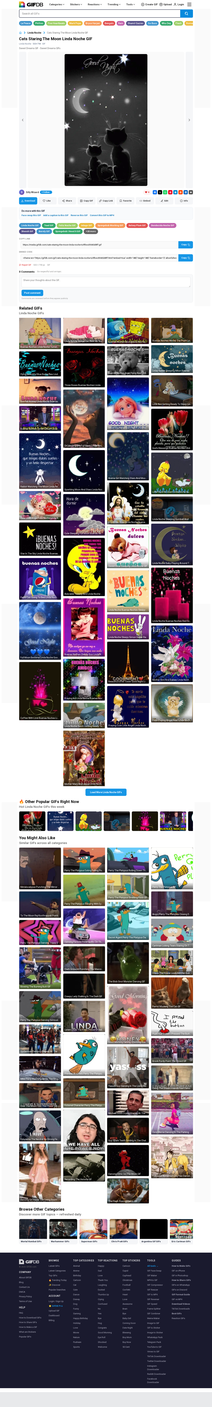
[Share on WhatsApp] (165, 192)
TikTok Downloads (181, 1308)
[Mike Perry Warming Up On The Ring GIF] (40, 1068)
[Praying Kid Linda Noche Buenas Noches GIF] (84, 680)
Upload (167, 4)
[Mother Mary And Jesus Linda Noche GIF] (84, 758)
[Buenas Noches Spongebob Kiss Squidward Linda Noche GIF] (128, 331)
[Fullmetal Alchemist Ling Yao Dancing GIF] (172, 1157)
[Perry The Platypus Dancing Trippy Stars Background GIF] (40, 932)
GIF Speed (152, 1304)
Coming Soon (129, 1323)
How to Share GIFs (28, 1322)
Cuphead (127, 1275)
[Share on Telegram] (175, 192)
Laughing (102, 1285)
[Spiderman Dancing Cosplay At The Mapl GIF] (40, 1039)
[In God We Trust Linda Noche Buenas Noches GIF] (128, 503)
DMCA (22, 1292)
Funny (76, 1308)
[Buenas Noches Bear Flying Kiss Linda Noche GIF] (128, 360)
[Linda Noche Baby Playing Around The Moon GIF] (172, 544)
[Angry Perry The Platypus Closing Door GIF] (172, 903)
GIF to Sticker (153, 1328)
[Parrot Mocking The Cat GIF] (172, 993)
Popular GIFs (25, 1336)
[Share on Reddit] (180, 192)
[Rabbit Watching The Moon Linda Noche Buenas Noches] (60, 821)
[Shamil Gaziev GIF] (135, 23)
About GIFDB (25, 1277)
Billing (51, 1320)
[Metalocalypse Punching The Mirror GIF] (40, 868)
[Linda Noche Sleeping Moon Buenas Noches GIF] (172, 359)
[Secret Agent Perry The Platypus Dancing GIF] (128, 921)
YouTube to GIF (154, 1347)
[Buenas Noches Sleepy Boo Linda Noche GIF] (84, 627)
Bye (99, 1318)
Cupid (125, 1270)
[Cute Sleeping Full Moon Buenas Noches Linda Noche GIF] (84, 515)
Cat (74, 1285)
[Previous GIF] (22, 120)
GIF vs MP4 (177, 1299)
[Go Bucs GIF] (152, 23)
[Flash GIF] (178, 23)
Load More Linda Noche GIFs (106, 792)
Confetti (126, 1289)
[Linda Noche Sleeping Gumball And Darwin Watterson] (117, 821)
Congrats (102, 1328)
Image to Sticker (155, 1332)
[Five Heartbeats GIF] (56, 23)
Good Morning (105, 1332)
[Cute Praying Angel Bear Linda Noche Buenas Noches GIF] (172, 703)
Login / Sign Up (56, 1301)
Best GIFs (177, 1313)
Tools (129, 4)
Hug (100, 1323)
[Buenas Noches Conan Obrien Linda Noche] (173, 821)
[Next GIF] (189, 120)
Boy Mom (127, 1337)
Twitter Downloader (156, 1361)
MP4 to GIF (152, 1280)
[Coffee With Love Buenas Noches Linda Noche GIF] (40, 691)
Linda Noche (34, 32)
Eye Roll (101, 1337)
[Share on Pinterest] (170, 192)
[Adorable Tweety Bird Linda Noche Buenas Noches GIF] (84, 567)
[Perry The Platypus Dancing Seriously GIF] (40, 1006)
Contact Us (24, 1287)
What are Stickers (27, 1332)
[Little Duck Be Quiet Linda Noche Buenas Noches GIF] (172, 473)
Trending (112, 4)
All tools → (152, 1266)
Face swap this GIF (31, 215)
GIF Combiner (153, 1313)
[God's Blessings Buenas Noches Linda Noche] (32, 821)
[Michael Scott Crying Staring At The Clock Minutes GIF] (128, 1102)
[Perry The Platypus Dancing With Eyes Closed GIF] (84, 890)
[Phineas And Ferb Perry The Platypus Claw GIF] (84, 1055)
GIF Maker (152, 1275)
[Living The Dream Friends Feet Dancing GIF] (172, 1077)
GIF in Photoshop (180, 1275)
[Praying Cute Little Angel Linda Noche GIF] (128, 707)
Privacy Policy (25, 1296)
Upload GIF (54, 1310)
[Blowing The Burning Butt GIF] (40, 968)
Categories (55, 4)
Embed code (25, 252)
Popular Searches (57, 1289)
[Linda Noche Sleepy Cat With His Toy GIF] (84, 330)
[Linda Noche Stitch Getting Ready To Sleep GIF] (84, 715)
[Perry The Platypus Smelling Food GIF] (128, 887)
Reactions (94, 4)
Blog (21, 1282)
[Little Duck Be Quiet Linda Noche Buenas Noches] (88, 821)
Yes (99, 1313)
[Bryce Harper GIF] (93, 23)
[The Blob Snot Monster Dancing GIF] (128, 963)
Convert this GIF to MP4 (102, 215)
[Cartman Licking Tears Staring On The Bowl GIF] (172, 933)
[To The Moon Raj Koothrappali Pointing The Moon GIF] (40, 904)
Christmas (127, 1280)
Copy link (24, 239)
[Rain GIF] (121, 23)
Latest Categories (57, 1270)
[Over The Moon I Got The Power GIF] (40, 1095)
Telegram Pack (154, 1342)
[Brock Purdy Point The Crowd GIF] (172, 1050)
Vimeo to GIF (153, 1351)
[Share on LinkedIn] (186, 192)
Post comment (32, 293)
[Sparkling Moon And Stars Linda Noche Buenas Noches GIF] (84, 471)
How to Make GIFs (181, 1266)
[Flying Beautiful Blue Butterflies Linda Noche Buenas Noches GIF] (40, 363)
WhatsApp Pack (155, 1337)
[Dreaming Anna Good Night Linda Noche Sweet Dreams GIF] (128, 404)
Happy (101, 1266)
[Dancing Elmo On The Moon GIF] (128, 1160)
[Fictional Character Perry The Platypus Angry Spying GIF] (84, 1093)
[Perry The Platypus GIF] (172, 868)
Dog (75, 1304)
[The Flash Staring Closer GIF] (128, 1190)
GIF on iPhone (178, 1270)
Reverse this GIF (79, 215)
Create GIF (151, 4)
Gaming (77, 1313)
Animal (76, 1266)
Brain (125, 1308)
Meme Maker (153, 1318)
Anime (76, 1270)
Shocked (102, 1342)
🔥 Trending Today (58, 1280)
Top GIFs (53, 1275)
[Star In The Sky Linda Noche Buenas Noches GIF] (40, 539)
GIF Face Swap (154, 1270)
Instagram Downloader (153, 1368)
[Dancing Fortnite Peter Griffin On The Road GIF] (84, 926)
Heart (125, 1294)
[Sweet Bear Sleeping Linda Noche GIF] (128, 547)
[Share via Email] (191, 192)
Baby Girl (127, 1318)
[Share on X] (160, 192)
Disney (76, 1299)
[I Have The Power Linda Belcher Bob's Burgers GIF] (172, 962)
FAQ (21, 1313)
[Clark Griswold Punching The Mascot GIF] (84, 958)
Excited (101, 1289)
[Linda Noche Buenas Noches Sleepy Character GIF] (128, 591)
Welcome (102, 1347)
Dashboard (54, 1315)
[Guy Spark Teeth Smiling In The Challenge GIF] (128, 1130)
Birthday (77, 1275)
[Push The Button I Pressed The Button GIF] (172, 1023)
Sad (100, 1270)
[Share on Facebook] (155, 192)
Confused (102, 1304)
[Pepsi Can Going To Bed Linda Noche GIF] (40, 579)
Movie (76, 1332)
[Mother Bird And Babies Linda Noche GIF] (172, 653)
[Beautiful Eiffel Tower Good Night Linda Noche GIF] (128, 663)
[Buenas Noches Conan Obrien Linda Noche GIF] (40, 418)
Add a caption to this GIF (55, 215)
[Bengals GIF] (109, 23)
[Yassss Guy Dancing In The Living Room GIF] (128, 1067)
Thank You (103, 1280)
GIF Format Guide (181, 1294)
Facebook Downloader (153, 1381)
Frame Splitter (153, 1308)
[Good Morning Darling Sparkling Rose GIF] (128, 1015)
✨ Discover (54, 1285)
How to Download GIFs (30, 1317)
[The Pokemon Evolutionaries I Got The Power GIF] (84, 1130)
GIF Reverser (153, 1299)
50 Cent (126, 1347)
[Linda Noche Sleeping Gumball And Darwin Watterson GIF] (172, 509)
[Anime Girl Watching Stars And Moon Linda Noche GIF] (128, 456)
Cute (75, 1289)
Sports (76, 1347)
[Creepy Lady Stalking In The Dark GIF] (84, 986)
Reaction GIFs (178, 1318)
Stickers (75, 4)
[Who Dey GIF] (166, 23)
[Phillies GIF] (39, 23)
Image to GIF (153, 1323)
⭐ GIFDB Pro (56, 1306)
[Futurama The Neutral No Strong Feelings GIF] (40, 1125)
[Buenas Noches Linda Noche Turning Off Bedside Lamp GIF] (40, 333)
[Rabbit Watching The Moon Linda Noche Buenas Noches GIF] (40, 461)
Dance (76, 1294)
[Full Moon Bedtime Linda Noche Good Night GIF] (40, 631)
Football (127, 1285)
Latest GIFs (54, 1266)
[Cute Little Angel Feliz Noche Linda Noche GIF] (40, 505)
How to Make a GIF (28, 1327)
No (99, 1308)
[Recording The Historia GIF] (84, 1168)
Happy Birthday (80, 1318)
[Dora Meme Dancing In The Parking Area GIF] (172, 1113)
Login (181, 4)
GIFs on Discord (179, 1289)
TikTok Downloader (156, 1356)
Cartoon (77, 1280)
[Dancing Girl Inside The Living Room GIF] (40, 1173)
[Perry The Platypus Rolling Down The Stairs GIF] (128, 860)
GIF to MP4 (152, 1294)
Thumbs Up (103, 1294)
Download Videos (181, 1304)
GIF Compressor (155, 1285)
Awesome (127, 1304)
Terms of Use (25, 1301)
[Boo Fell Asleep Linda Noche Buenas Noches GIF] (40, 391)
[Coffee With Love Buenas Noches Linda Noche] (145, 821)
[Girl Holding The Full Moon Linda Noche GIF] (84, 419)
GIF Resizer (152, 1289)
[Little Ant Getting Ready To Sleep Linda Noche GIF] (172, 390)
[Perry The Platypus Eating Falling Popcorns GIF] (84, 860)
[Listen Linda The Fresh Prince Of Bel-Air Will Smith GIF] (84, 1016)
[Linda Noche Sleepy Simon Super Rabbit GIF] (128, 626)
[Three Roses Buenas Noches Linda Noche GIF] (84, 366)
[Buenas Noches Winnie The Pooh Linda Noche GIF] (172, 330)
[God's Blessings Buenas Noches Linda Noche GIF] (172, 429)
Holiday (76, 1323)
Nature (76, 1337)
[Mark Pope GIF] (75, 23)
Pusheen (77, 1342)
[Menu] (189, 4)
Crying (101, 1299)
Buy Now (127, 1342)
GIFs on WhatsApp (181, 1285)
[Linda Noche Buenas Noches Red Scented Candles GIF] (172, 595)
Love (75, 1328)
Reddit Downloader (156, 1374)
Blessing (127, 1332)
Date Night (128, 1328)
